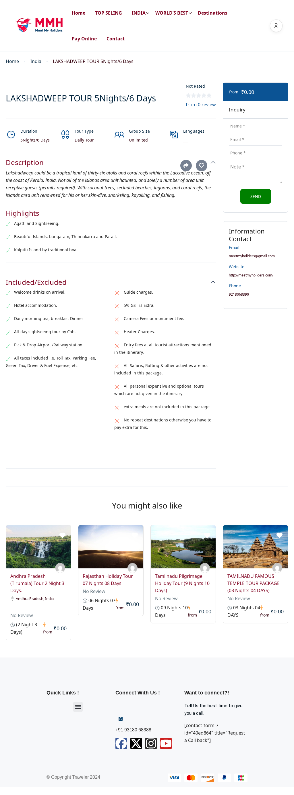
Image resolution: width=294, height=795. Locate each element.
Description (25, 162)
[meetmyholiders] (60, 568)
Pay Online (84, 39)
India (35, 61)
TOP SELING (108, 13)
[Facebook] (121, 743)
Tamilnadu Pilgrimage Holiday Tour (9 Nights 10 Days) (182, 583)
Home (78, 13)
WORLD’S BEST (171, 13)
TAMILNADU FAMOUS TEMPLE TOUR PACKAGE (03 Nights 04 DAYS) (253, 583)
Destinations (212, 13)
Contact (116, 39)
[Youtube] (166, 743)
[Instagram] (151, 743)
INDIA (139, 13)
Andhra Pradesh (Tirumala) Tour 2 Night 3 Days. (37, 583)
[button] (78, 707)
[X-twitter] (136, 743)
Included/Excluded (36, 282)
